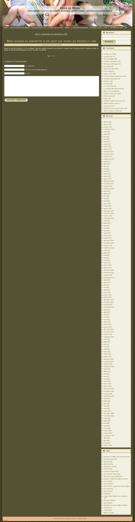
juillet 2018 (107, 134)
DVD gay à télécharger (111, 64)
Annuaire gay (108, 461)
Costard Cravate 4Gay (111, 471)
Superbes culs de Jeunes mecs (114, 108)
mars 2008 (107, 428)
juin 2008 (106, 423)
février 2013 (107, 295)
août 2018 (107, 132)
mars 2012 (107, 322)
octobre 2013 (108, 275)
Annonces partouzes (110, 459)
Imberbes (107, 81)
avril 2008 (107, 426)
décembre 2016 (109, 181)
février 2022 (107, 122)
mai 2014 (107, 258)
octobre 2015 (108, 216)
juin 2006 (106, 440)
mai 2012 (107, 317)
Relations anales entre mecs (113, 101)
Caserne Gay (108, 469)
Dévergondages (109, 59)
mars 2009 (107, 411)
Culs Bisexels (108, 56)
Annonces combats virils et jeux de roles (117, 456)
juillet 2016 (107, 193)
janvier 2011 (107, 356)
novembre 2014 (109, 243)
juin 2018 (106, 137)
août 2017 (107, 161)
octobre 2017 (108, 156)
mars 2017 (107, 174)
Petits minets (108, 96)
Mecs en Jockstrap (110, 91)
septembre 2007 (109, 435)
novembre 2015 (109, 213)
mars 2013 (107, 292)
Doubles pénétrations (110, 61)
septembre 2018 (109, 129)
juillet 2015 (107, 223)
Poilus (106, 98)
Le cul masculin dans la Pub (113, 88)
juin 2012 (106, 314)
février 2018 (107, 146)
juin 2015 (106, 225)
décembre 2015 (109, 211)
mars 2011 (107, 351)
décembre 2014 (109, 240)
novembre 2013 (109, 272)
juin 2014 (106, 255)
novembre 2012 (109, 302)
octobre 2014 (108, 245)
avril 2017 (107, 171)
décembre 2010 (109, 359)
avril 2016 (107, 201)
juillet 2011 (107, 342)
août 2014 (107, 250)
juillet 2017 (107, 164)
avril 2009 (107, 408)
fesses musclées (109, 69)
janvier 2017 (108, 179)
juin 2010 (106, 374)
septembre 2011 (109, 337)
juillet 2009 (107, 401)
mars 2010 (107, 381)
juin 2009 (106, 403)
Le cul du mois (108, 86)
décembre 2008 (109, 413)
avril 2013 (107, 290)
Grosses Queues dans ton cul (113, 76)
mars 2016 (107, 203)
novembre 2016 (109, 183)
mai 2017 (107, 169)
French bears (108, 481)
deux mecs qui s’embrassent (113, 476)
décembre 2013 (109, 270)
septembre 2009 (109, 396)
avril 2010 (107, 379)
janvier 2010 (108, 386)
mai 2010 (107, 376)
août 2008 (107, 418)
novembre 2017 (109, 154)
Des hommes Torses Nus (112, 474)
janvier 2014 (108, 267)
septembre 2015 (109, 218)
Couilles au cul (108, 54)
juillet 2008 (107, 421)
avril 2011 (107, 349)
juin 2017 (106, 166)
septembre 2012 (109, 307)
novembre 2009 (109, 391)
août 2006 (107, 438)
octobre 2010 (108, 364)
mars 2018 (107, 144)
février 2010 (107, 384)
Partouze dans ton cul (111, 93)
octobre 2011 (108, 334)
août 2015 (107, 221)
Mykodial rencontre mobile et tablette (115, 505)
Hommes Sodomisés (110, 78)
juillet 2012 (107, 312)
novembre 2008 (109, 416)
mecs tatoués (108, 503)
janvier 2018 (108, 149)
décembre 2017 (109, 151)
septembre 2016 (109, 188)
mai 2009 (107, 406)
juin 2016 (106, 196)
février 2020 (107, 124)
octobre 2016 (108, 186)
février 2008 (107, 430)
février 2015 (107, 235)
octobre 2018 (108, 127)
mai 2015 (107, 228)
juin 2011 (106, 344)
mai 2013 (107, 287)
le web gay (107, 493)
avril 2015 (107, 230)
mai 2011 (106, 346)
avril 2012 (107, 319)
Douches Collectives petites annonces (116, 479)
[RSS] (5, 519)
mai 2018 (107, 139)
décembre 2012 (109, 300)
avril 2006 (107, 443)
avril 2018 (107, 141)
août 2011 (107, 339)
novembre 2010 (109, 361)
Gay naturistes (108, 489)
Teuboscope (108, 508)
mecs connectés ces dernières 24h (51, 34)
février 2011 (107, 354)
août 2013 (107, 280)
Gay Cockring (108, 483)
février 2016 (107, 206)
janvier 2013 (108, 297)
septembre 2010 (109, 366)
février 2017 (107, 176)
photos (53, 56)
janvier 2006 (108, 445)
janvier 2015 (108, 238)
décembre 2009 (109, 388)
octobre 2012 (108, 304)
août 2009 (107, 398)
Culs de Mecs (70, 8)
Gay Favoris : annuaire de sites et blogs (116, 486)
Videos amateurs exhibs (111, 111)
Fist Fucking (108, 71)
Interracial (107, 83)
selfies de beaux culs (110, 103)
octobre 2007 (108, 433)
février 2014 (107, 265)
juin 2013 (106, 285)
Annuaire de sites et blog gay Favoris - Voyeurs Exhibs (70, 518)
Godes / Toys (108, 74)
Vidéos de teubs (109, 512)
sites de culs (108, 106)
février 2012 (107, 324)
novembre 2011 (109, 332)
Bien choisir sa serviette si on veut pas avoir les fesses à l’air (51, 41)
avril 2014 (107, 260)
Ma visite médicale (109, 500)
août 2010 (107, 369)
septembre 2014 (109, 248)
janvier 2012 (108, 327)
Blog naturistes (108, 464)
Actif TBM (58, 45)
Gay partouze (108, 491)
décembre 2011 (109, 329)
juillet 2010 (107, 371)
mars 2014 (107, 262)
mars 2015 (107, 233)
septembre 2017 (109, 159)
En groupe (107, 66)
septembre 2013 (109, 277)
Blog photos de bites (110, 466)
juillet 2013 (107, 282)
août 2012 (107, 309)
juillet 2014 (107, 253)
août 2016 (107, 191)
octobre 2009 (108, 393)
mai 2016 (107, 198)
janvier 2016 (108, 208)
